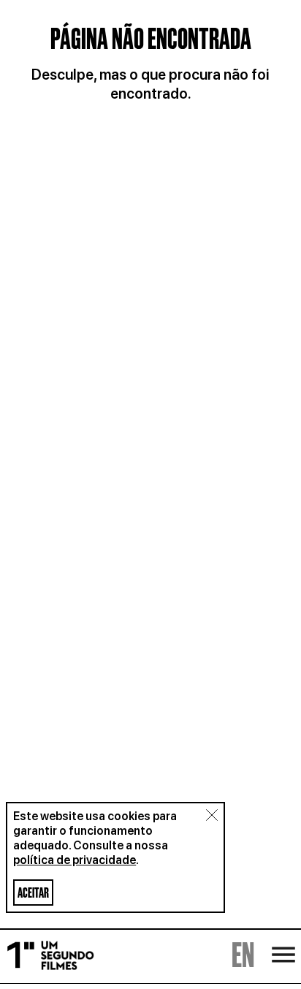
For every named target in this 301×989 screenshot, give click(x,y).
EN (243, 957)
